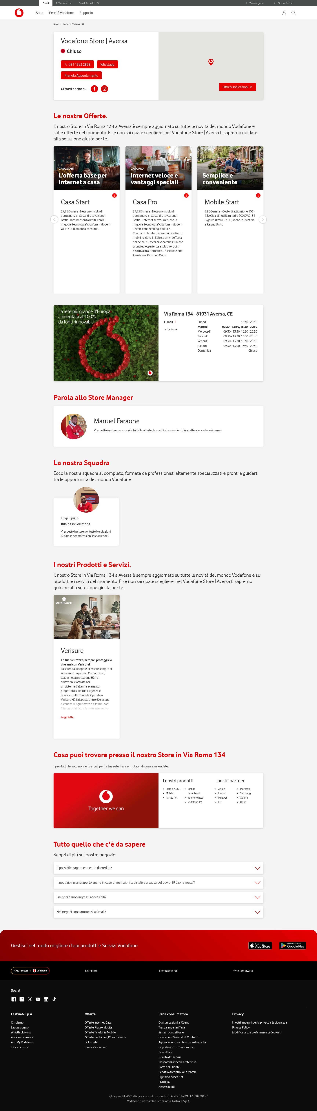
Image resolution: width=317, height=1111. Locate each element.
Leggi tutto (67, 716)
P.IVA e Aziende (64, 3)
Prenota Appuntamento (81, 75)
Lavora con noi (168, 971)
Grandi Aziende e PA (89, 3)
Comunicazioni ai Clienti (174, 1022)
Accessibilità (166, 1087)
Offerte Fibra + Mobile (98, 1027)
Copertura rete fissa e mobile (176, 1047)
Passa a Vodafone (96, 1047)
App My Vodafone (22, 1042)
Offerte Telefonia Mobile (100, 1032)
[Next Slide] (262, 219)
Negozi (56, 24)
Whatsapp (107, 64)
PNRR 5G (164, 1082)
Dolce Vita (91, 1042)
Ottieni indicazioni (235, 87)
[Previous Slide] (54, 219)
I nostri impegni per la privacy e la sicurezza (259, 1022)
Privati (46, 3)
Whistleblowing (243, 971)
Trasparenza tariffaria (171, 1027)
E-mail (168, 322)
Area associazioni (22, 1037)
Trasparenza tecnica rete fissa (177, 1062)
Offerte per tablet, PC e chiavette (106, 1037)
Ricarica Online (285, 3)
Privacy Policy (241, 1027)
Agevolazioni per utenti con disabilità (182, 1042)
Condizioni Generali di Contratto (178, 1037)
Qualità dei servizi (169, 1057)
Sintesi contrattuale (171, 1032)
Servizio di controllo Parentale (177, 1072)
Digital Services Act (170, 1077)
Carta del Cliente (169, 1067)
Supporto (86, 13)
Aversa (65, 24)
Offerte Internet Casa (98, 1022)
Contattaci (165, 1052)
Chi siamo (91, 971)
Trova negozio (256, 3)
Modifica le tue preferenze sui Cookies (256, 1032)
